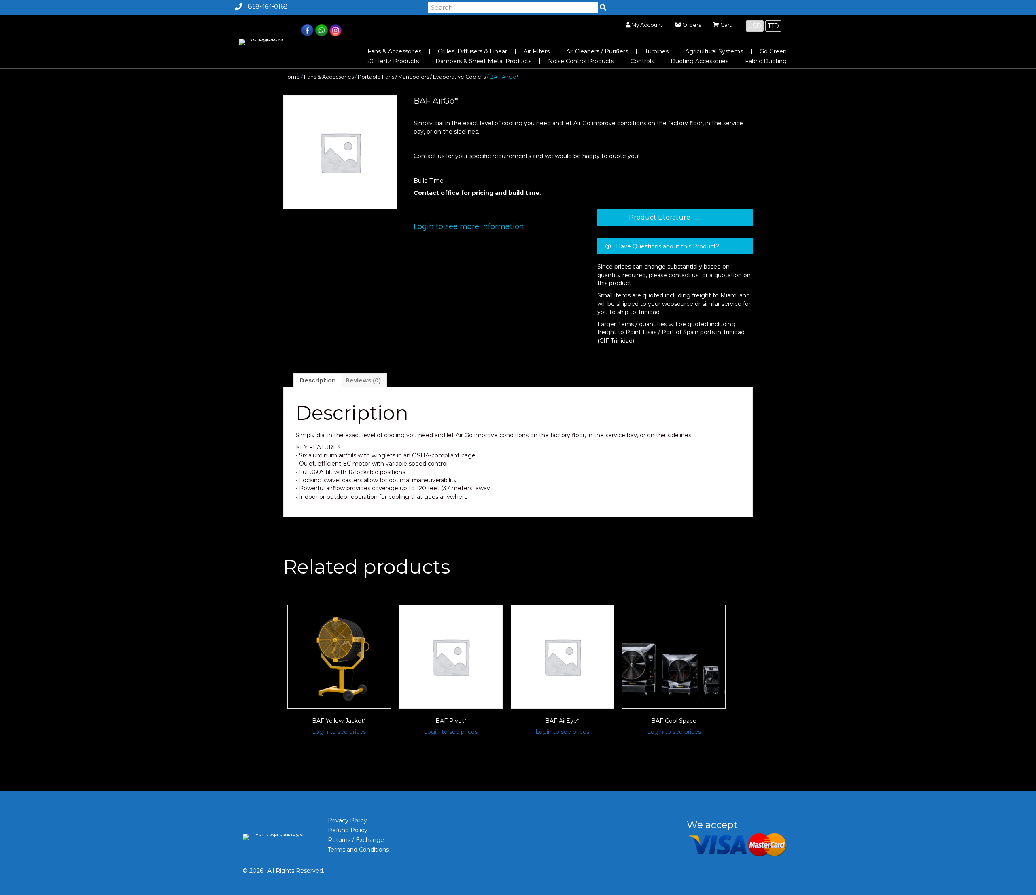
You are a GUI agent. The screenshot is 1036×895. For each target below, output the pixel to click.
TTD (773, 26)
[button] (675, 217)
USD (754, 26)
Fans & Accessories (329, 77)
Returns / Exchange (356, 840)
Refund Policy (347, 830)
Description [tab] (317, 380)
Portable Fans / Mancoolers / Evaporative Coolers (422, 77)
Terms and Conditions (358, 849)
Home (291, 77)
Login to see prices (339, 731)
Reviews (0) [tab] (363, 380)
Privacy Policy (347, 820)
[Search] (603, 7)
